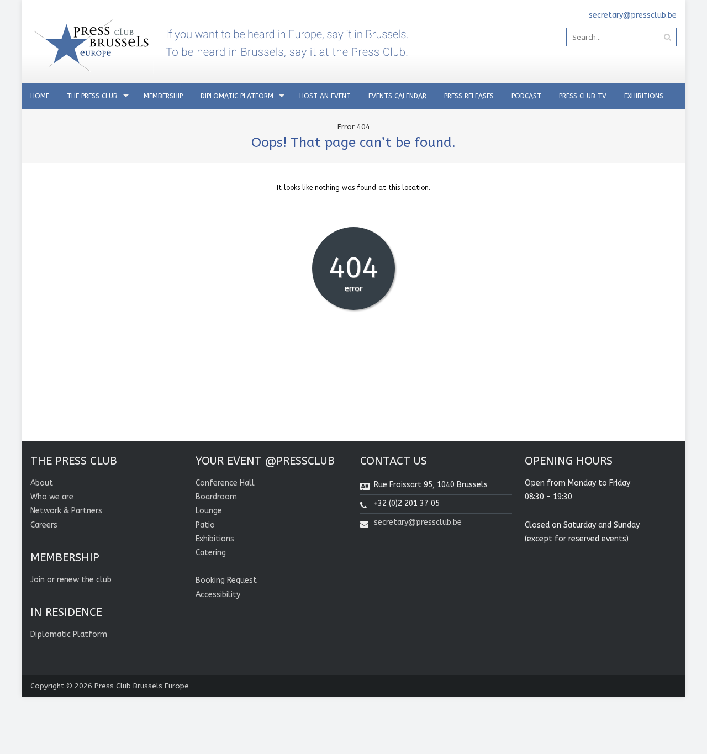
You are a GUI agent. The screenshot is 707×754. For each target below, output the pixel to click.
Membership (163, 96)
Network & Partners (66, 510)
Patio (205, 525)
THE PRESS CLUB (92, 96)
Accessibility (218, 594)
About (41, 483)
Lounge (209, 510)
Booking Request (226, 580)
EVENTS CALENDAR (397, 96)
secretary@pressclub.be (418, 522)
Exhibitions (643, 96)
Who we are (51, 497)
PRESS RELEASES (469, 96)
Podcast (526, 96)
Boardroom (216, 497)
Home (39, 96)
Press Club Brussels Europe (141, 686)
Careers (43, 525)
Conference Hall (225, 483)
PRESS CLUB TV (582, 96)
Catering (211, 552)
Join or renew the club (71, 579)
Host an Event (325, 96)
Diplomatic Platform (237, 96)
